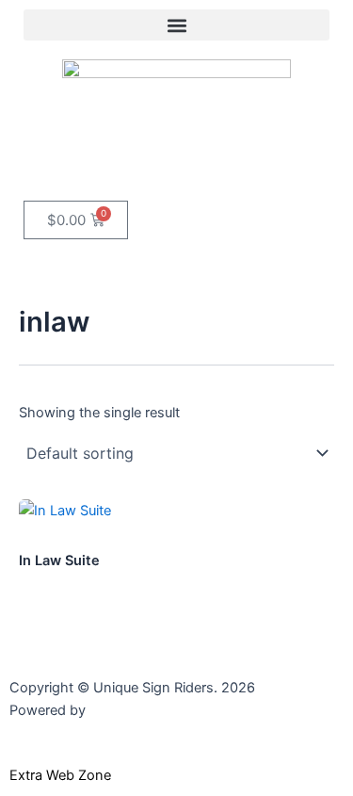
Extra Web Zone (60, 775)
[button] (176, 25)
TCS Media (124, 710)
